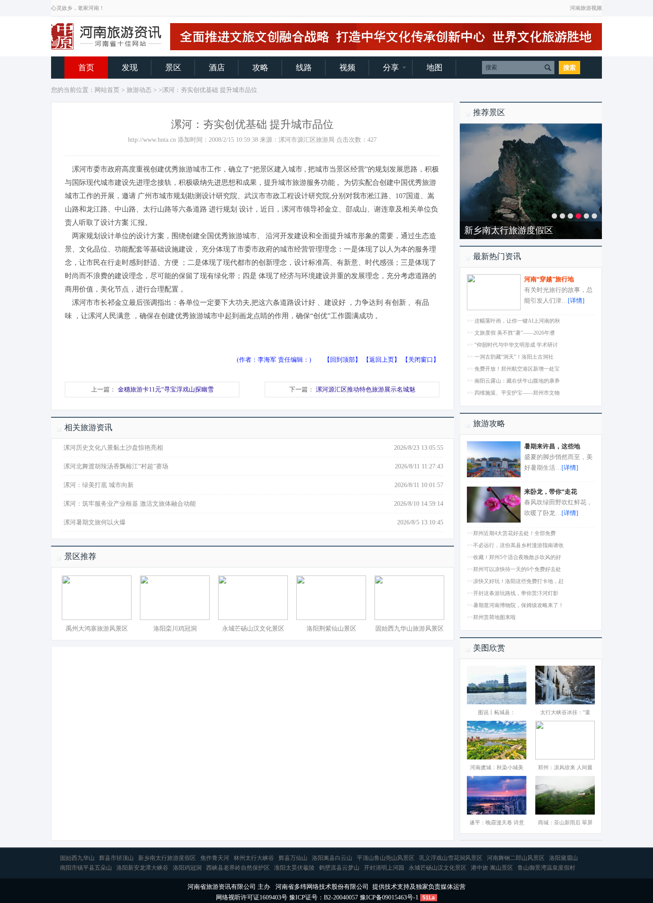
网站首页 (107, 90)
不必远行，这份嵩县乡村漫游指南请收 (518, 545)
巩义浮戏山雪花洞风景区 (450, 858)
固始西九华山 (77, 858)
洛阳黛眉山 (563, 858)
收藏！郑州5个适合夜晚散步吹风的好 (517, 557)
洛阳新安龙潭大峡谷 (142, 867)
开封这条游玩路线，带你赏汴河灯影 (515, 593)
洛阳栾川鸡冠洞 (175, 628)
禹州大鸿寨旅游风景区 (97, 628)
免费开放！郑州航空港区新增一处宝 (517, 369)
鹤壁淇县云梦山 (339, 867)
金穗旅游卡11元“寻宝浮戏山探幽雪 (166, 389)
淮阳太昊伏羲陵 (294, 867)
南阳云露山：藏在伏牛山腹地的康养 (517, 381)
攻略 (260, 67)
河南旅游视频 (586, 8)
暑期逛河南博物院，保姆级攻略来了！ (518, 605)
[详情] (576, 300)
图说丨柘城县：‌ (496, 712)
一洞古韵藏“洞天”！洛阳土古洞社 (513, 357)
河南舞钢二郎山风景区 (516, 858)
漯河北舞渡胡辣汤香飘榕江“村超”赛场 (116, 466)
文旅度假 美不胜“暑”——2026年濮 (514, 333)
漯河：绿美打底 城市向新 (99, 485)
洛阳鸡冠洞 (187, 867)
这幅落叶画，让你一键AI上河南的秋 (517, 321)
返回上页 (381, 359)
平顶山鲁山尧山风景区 (385, 858)
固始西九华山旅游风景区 (409, 628)
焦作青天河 (214, 858)
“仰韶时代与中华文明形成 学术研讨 (516, 345)
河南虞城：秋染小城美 (496, 767)
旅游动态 (139, 90)
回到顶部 (342, 359)
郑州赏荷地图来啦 (494, 617)
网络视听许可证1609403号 (251, 897)
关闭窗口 (420, 359)
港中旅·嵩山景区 (492, 867)
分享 (391, 67)
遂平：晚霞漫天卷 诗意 (497, 822)
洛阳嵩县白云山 (332, 858)
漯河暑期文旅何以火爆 (95, 522)
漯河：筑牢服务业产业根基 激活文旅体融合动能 (130, 503)
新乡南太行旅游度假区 (508, 230)
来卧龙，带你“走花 (550, 491)
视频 (347, 67)
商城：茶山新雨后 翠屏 (565, 822)
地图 (434, 67)
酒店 (217, 67)
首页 (86, 67)
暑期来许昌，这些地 (552, 446)
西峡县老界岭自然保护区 (238, 867)
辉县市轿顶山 (116, 858)
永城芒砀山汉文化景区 (253, 628)
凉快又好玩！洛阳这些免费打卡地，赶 (518, 581)
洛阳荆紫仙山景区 (331, 628)
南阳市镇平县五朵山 (86, 867)
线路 (304, 67)
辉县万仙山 (293, 858)
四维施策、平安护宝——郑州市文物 (517, 393)
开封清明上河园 (384, 867)
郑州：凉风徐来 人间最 (565, 767)
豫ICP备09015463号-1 (389, 897)
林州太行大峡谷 (254, 858)
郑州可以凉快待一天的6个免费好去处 (517, 569)
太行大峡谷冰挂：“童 (565, 712)
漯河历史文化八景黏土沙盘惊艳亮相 (113, 447)
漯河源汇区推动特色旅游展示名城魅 (365, 389)
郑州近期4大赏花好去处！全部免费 (514, 533)
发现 (130, 67)
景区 (173, 67)
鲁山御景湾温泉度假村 (546, 867)
